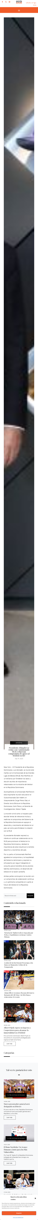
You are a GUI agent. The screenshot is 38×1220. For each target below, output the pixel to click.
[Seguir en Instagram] (9, 1)
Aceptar (19, 1213)
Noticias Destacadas (18, 1095)
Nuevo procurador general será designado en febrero (17, 1105)
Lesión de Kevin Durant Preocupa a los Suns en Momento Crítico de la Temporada (18, 965)
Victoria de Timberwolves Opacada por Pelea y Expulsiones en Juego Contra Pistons (18, 935)
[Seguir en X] (6, 1)
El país (10, 1095)
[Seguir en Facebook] (2, 1)
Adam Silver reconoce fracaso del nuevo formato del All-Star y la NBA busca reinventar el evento (19, 995)
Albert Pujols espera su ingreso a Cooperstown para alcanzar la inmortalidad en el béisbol (17, 1030)
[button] (35, 1198)
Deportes (19, 743)
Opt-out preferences (18, 1217)
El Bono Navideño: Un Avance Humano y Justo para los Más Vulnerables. (15, 1149)
